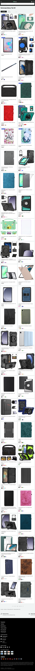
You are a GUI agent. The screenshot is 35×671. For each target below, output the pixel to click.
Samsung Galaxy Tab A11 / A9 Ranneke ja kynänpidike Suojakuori (7, 167)
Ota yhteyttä (3, 629)
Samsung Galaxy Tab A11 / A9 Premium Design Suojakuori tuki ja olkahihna (7, 348)
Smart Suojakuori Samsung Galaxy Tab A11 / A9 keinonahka (8, 394)
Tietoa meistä (3, 627)
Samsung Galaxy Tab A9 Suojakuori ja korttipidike (8, 416)
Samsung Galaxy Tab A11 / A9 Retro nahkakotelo (8, 122)
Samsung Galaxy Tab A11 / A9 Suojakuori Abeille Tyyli (8, 236)
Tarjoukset (3, 622)
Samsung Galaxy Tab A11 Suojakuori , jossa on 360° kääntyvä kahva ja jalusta (26, 31)
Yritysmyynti (3, 631)
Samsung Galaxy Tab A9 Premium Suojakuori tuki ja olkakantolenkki (8, 531)
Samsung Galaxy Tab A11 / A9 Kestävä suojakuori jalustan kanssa (8, 371)
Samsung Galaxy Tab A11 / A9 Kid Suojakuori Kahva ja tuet (8, 462)
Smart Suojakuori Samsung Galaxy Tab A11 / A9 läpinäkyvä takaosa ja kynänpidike (8, 553)
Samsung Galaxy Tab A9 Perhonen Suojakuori (25, 531)
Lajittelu (9, 10)
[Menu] (7, 1)
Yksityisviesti (4, 642)
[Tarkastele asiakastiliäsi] (31, 1)
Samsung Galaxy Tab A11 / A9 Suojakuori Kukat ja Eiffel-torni (8, 145)
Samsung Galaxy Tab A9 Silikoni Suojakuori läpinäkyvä (25, 282)
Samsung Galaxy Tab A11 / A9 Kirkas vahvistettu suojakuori (25, 190)
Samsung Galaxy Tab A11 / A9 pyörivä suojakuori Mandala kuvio (8, 190)
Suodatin (3, 11)
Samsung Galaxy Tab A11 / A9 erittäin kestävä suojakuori (7, 439)
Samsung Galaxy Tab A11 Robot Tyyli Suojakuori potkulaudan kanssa (25, 77)
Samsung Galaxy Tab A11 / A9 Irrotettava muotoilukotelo (24, 213)
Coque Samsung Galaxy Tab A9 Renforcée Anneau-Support (26, 371)
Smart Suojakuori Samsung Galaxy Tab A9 (24, 484)
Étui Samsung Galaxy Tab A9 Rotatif (24, 393)
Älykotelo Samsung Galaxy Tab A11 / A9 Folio (25, 259)
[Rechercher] (2, 4)
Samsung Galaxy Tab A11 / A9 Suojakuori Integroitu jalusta (8, 485)
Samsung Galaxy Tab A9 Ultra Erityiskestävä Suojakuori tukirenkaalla (25, 416)
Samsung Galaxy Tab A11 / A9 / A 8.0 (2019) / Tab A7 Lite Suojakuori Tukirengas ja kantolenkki (26, 54)
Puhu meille (4, 637)
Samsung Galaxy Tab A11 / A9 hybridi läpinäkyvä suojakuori (25, 236)
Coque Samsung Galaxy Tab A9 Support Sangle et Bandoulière (8, 31)
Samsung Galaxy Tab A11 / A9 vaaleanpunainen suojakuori (25, 508)
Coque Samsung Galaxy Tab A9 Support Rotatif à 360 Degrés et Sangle (26, 123)
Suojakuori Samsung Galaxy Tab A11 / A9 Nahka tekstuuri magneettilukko (25, 599)
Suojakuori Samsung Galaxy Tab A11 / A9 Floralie (25, 99)
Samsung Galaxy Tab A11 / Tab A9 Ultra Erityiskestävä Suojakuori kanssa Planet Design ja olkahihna (8, 213)
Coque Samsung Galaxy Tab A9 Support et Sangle (26, 303)
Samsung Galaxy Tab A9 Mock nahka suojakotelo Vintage (25, 439)
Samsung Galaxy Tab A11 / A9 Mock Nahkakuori (8, 576)
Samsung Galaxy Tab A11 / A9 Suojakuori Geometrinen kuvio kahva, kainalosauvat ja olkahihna (8, 259)
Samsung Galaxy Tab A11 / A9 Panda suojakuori (25, 145)
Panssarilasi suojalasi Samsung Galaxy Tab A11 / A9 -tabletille (8, 304)
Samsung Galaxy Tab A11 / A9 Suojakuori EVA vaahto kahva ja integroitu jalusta (8, 100)
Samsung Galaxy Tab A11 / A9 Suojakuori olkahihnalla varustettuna (26, 553)
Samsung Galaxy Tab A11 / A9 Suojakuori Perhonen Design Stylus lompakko (26, 576)
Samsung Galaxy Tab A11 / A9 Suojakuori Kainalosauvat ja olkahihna (24, 167)
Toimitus (2, 624)
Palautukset (3, 625)
